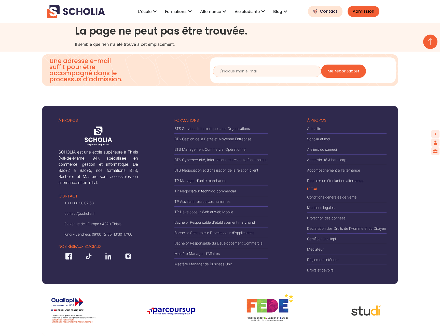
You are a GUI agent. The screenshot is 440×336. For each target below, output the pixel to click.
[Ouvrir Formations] (190, 11)
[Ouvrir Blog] (285, 11)
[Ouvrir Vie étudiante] (263, 11)
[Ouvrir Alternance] (224, 11)
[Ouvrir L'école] (155, 11)
